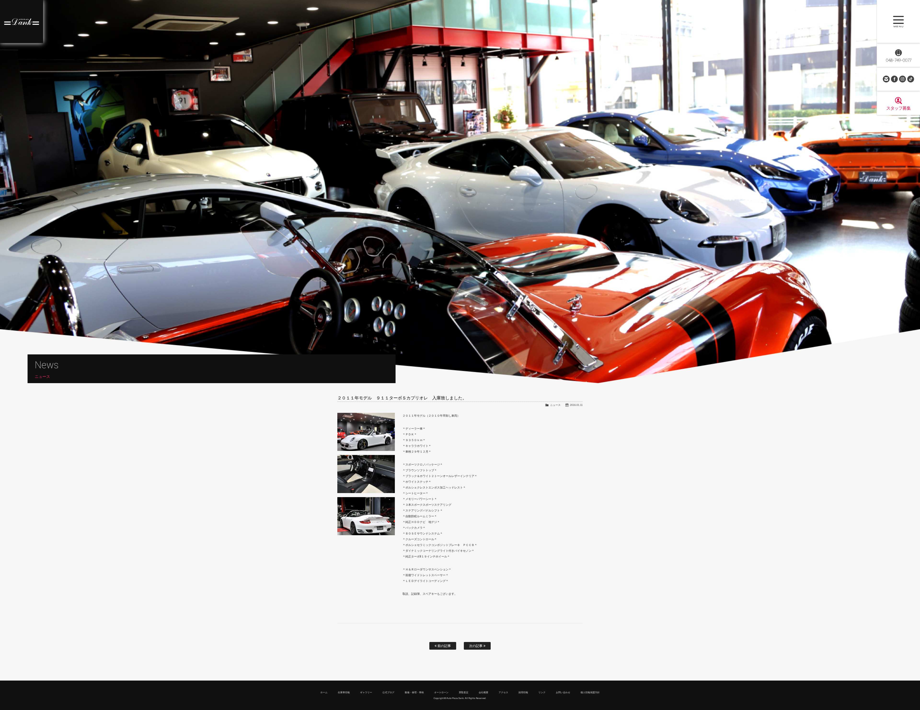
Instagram (902, 79)
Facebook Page (894, 79)
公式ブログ (388, 692)
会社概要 (483, 692)
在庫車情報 (344, 692)
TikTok (911, 79)
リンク (542, 692)
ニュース (555, 404)
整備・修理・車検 (414, 692)
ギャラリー (366, 692)
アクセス (503, 692)
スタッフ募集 (898, 108)
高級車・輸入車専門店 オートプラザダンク (21, 21)
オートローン (441, 692)
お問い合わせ (886, 79)
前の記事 (444, 646)
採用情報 (523, 692)
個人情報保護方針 (590, 692)
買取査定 (463, 692)
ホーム (324, 692)
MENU (898, 21)
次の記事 (476, 646)
